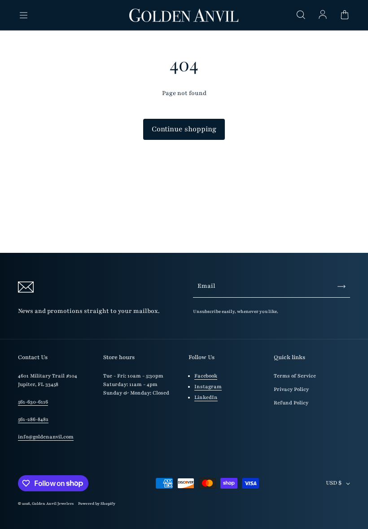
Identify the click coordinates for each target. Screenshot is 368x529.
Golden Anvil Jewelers (53, 503)
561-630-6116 (33, 402)
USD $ (334, 482)
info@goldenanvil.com (46, 437)
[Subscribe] (341, 286)
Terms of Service (295, 376)
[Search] (300, 15)
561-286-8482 (33, 419)
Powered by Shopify (96, 503)
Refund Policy (291, 402)
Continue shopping (184, 129)
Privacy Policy (291, 389)
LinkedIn (206, 397)
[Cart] (344, 15)
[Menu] (23, 15)
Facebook (205, 376)
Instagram (208, 386)
